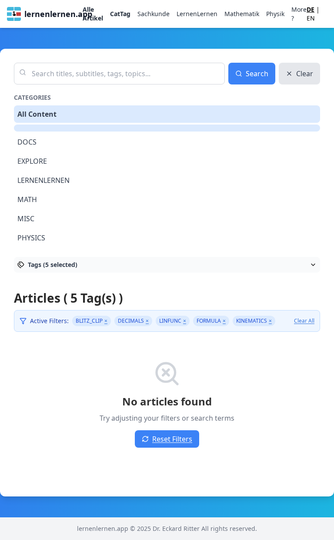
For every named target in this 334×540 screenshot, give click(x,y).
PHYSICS (31, 238)
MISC (25, 218)
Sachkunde (153, 14)
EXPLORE (32, 161)
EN (311, 18)
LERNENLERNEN (43, 180)
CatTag (120, 14)
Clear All (304, 320)
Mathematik (241, 14)
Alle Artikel (93, 13)
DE (310, 9)
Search (257, 73)
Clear (304, 73)
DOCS (27, 142)
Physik (275, 14)
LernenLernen (197, 14)
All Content (37, 114)
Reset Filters (172, 439)
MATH (27, 199)
